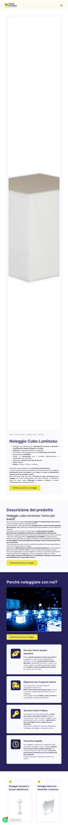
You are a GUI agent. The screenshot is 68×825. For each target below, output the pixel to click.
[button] (61, 5)
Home (11, 434)
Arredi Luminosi (20, 434)
